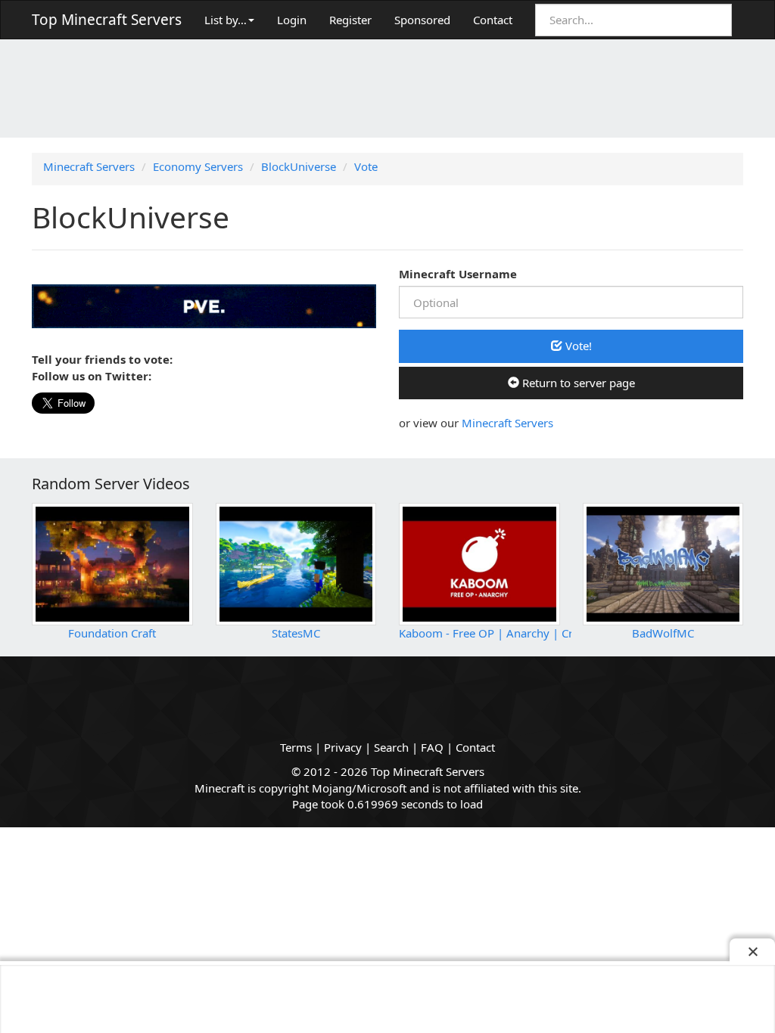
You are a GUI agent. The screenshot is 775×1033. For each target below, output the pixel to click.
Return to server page (577, 382)
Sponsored (422, 19)
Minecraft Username (458, 273)
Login (292, 19)
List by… (225, 19)
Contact (492, 19)
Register (350, 19)
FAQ (432, 747)
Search (391, 747)
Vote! (577, 345)
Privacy (343, 747)
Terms (296, 747)
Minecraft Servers (507, 422)
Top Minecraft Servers (107, 19)
